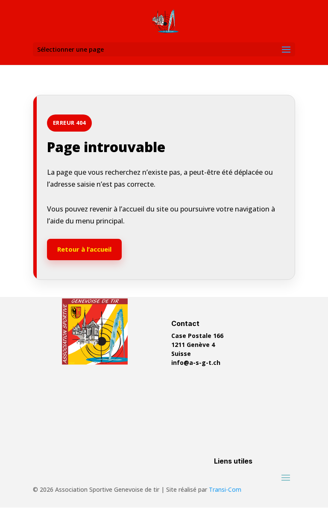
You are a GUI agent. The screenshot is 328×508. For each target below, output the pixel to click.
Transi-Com (225, 489)
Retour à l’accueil (84, 249)
